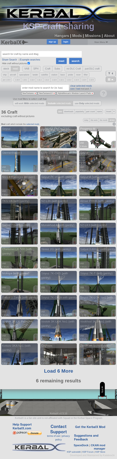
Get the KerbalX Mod (90, 426)
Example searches (30, 59)
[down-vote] (36, 146)
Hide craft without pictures (14, 63)
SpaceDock (81, 445)
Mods (77, 35)
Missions (93, 35)
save (72, 89)
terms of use (53, 436)
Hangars (62, 35)
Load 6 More (58, 371)
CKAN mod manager (98, 447)
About (109, 35)
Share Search (9, 59)
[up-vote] (36, 143)
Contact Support (58, 429)
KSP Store (100, 452)
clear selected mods (81, 86)
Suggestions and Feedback (86, 437)
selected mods (32, 124)
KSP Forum (88, 452)
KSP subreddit (74, 452)
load (78, 89)
